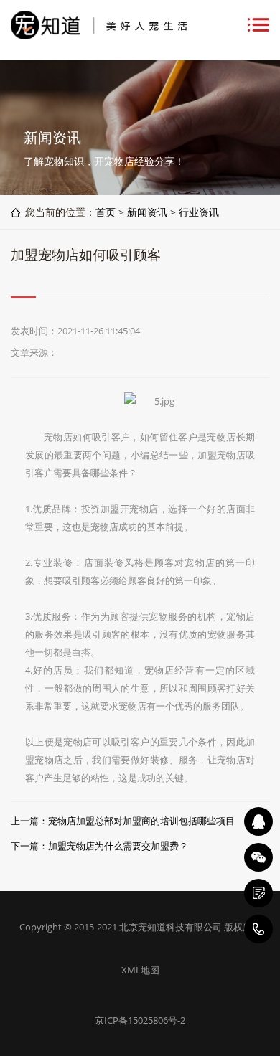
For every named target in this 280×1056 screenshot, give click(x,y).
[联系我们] (258, 893)
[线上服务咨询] (258, 821)
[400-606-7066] (258, 929)
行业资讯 (199, 212)
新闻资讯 (147, 212)
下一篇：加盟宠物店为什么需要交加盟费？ (99, 845)
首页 (105, 212)
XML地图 (140, 969)
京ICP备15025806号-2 (140, 1020)
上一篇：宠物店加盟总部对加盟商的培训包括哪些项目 (123, 820)
